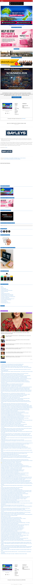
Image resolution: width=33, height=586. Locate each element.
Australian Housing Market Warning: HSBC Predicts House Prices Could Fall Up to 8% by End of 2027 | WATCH (17, 452)
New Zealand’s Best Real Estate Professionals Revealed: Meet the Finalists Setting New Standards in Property (16, 460)
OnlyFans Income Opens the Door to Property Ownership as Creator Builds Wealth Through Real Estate (16, 480)
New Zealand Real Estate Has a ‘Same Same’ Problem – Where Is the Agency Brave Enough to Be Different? (16, 390)
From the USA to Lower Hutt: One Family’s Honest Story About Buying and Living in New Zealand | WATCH (16, 491)
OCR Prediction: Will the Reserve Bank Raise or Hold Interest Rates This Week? (12, 470)
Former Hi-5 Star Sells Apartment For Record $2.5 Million (9, 515)
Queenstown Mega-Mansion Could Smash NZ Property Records (10, 488)
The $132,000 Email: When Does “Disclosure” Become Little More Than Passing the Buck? (13, 379)
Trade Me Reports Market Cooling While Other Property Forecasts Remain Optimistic (13, 422)
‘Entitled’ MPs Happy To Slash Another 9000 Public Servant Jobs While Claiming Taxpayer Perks (14, 538)
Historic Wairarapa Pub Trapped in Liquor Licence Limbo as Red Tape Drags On (12, 425)
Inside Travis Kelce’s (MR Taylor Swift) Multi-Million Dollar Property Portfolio (12, 487)
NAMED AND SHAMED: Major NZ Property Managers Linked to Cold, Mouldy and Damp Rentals (14, 366)
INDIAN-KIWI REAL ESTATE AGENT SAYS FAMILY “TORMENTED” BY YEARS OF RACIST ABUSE (14, 553)
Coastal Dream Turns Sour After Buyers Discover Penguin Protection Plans (11, 489)
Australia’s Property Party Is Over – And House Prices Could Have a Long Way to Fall (13, 393)
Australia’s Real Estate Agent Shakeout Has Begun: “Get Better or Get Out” (11, 430)
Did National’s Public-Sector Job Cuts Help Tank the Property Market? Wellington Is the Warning (14, 380)
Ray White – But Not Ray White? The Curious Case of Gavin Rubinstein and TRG (12, 374)
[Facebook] (5, 113)
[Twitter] (7, 113)
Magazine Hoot (15, 584)
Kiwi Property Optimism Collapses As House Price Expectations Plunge (11, 517)
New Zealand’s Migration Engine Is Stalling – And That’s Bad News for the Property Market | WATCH (15, 434)
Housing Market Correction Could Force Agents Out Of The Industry (10, 519)
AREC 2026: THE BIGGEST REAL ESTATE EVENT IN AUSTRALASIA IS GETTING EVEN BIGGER (13, 545)
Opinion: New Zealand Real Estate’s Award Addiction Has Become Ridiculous (12, 528)
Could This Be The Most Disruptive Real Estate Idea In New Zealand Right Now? (12, 525)
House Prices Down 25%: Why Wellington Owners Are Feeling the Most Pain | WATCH (13, 492)
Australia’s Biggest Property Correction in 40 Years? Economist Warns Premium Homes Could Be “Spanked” (16, 428)
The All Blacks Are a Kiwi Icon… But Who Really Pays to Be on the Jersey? (11, 468)
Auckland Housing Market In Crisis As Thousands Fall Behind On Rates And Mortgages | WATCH (15, 535)
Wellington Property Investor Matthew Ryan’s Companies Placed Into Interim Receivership (14, 424)
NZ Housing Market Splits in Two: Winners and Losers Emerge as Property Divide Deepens (14, 456)
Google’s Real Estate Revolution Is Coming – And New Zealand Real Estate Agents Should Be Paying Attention (16, 514)
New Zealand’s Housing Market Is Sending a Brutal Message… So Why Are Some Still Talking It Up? (15, 408)
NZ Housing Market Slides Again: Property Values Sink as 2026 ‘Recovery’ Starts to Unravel (14, 403)
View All (31, 359)
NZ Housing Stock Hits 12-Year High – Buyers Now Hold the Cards (10, 397)
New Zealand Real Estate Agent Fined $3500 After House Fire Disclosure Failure (12, 429)
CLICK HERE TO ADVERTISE (16, 97)
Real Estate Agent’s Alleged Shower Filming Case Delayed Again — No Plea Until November (14, 377)
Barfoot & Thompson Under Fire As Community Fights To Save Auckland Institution (13, 513)
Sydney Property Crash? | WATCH (6, 516)
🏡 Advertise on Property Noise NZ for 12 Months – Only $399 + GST (11, 462)
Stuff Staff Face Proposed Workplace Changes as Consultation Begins (11, 423)
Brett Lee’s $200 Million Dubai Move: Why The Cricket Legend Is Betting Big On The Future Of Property (15, 512)
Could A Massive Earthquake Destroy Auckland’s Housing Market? (10, 537)
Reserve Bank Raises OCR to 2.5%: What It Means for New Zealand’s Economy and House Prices (14, 459)
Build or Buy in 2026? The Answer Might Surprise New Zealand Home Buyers (12, 464)
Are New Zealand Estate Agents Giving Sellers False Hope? (9, 410)
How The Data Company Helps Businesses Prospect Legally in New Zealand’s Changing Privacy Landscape (16, 478)
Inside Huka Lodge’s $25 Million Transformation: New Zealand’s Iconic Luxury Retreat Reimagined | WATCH (16, 405)
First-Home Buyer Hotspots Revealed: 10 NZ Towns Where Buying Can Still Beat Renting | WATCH (15, 404)
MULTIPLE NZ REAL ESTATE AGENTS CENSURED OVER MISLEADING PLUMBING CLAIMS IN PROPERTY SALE (16, 542)
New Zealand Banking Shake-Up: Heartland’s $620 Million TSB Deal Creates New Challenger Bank (15, 524)
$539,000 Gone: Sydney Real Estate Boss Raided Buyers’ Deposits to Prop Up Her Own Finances (14, 373)
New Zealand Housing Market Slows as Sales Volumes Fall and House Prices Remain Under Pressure (15, 508)
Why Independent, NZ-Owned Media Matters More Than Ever (10, 454)
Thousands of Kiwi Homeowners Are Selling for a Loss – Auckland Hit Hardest (12, 399)
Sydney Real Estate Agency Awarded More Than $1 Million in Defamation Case (12, 419)
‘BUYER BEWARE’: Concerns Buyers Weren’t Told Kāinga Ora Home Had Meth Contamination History (15, 398)
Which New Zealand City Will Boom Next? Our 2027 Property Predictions (11, 463)
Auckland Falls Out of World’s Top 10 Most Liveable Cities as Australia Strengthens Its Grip (14, 453)
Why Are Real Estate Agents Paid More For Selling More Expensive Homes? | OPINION (13, 518)
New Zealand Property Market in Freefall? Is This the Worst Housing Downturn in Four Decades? (15, 412)
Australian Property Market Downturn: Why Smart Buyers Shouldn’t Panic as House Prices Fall (14, 455)
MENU (2, 1)
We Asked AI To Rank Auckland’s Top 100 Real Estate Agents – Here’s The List (12, 526)
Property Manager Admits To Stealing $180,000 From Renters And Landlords (12, 536)
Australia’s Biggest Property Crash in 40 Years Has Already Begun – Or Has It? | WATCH (13, 498)
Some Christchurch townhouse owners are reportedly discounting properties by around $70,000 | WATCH (16, 490)
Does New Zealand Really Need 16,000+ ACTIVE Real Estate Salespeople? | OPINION (13, 509)
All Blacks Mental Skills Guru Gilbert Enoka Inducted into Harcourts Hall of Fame (12, 439)
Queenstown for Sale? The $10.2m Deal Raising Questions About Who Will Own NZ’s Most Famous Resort (16, 378)
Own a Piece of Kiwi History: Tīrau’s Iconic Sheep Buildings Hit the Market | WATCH (13, 479)
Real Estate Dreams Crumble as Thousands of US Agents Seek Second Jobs (11, 494)
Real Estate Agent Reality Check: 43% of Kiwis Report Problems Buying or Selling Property (14, 395)
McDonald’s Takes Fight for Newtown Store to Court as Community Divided (11, 421)
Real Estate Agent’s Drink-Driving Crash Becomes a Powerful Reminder (11, 461)
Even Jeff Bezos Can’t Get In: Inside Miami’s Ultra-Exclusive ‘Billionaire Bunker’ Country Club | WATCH (15, 394)
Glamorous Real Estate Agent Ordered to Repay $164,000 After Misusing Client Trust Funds (14, 497)
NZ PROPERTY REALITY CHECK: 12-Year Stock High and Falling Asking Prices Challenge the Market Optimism (16, 406)
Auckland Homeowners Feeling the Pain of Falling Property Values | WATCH (12, 495)
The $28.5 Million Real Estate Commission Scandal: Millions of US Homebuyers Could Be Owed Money (15, 375)
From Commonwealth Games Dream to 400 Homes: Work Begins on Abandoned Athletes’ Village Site (15, 496)
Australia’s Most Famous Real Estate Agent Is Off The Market (9, 523)
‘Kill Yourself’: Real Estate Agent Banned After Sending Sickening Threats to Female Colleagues (14, 493)
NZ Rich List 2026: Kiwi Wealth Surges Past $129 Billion (9, 499)
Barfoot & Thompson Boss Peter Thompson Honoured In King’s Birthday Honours (12, 527)
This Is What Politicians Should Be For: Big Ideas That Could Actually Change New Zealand (14, 376)
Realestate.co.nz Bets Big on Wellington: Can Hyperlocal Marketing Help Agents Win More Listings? (15, 409)
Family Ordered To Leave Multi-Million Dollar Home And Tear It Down (11, 520)
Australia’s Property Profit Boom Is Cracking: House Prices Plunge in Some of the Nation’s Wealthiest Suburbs (16, 407)
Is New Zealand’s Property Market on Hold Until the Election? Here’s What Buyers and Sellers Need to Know (16, 477)
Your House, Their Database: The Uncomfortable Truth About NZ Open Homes (12, 383)
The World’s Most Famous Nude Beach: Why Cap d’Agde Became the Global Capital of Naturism (14, 465)
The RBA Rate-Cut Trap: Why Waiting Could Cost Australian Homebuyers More (12, 364)
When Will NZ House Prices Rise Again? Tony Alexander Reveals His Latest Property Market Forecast (15, 481)
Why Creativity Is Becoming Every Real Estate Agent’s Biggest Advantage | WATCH (12, 469)
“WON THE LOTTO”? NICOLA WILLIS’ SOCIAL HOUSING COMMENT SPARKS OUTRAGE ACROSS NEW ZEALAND (16, 546)
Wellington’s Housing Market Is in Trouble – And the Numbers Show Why (11, 467)
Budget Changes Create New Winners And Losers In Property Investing (11, 521)
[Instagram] (8, 113)
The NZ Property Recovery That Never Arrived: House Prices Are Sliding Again (12, 396)
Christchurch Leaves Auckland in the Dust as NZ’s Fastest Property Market (11, 365)
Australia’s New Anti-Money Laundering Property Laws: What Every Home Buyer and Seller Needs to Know (16, 482)
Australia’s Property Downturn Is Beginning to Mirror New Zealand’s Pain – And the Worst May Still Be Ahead (16, 420)
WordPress (21, 584)
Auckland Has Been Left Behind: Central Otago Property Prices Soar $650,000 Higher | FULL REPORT (15, 522)
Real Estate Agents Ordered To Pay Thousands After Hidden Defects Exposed (12, 539)
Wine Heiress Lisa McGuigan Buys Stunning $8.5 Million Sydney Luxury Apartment (13, 411)
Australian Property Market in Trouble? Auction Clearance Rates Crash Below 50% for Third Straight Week (16, 466)
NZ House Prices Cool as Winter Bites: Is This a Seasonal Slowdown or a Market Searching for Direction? (16, 433)
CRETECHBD (23, 118)
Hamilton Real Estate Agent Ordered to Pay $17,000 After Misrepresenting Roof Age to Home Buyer (15, 400)
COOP (6, 147)
